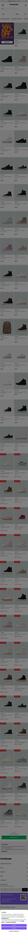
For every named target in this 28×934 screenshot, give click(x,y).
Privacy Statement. (11, 922)
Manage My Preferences (14, 931)
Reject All (14, 928)
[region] (14, 922)
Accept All (14, 925)
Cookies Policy (5, 918)
